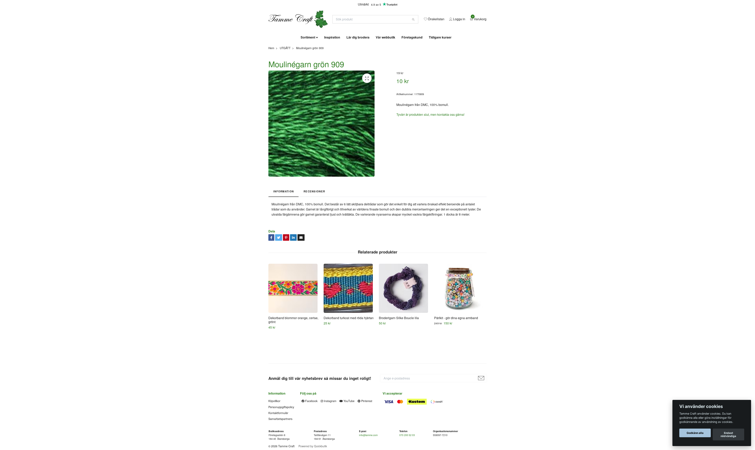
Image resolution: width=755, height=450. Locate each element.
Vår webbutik (385, 65)
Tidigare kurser (440, 65)
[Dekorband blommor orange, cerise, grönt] (294, 316)
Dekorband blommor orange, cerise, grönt (293, 348)
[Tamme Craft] (337, 31)
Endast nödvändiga (728, 434)
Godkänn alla (695, 432)
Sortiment (308, 65)
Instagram (329, 429)
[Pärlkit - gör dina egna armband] (460, 316)
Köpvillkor (274, 429)
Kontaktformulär (278, 441)
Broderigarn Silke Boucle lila (399, 346)
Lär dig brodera (357, 65)
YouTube (348, 429)
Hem (271, 76)
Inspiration (332, 65)
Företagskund (412, 65)
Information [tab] (283, 220)
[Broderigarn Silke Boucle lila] (405, 316)
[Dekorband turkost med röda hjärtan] (350, 316)
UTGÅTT (285, 76)
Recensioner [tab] (314, 220)
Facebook (311, 429)
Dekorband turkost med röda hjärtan (349, 346)
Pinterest (366, 429)
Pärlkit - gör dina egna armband (456, 346)
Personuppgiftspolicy (281, 435)
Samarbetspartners (280, 447)
